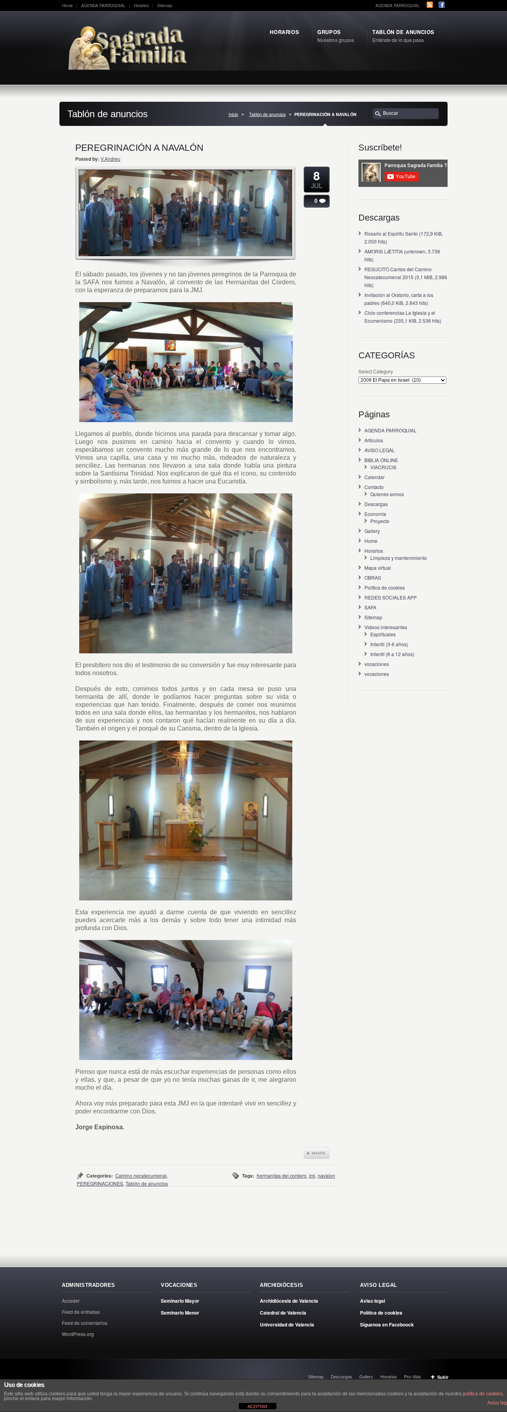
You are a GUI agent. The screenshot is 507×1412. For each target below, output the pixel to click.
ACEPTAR (257, 1406)
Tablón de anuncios (267, 114)
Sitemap (164, 5)
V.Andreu (110, 158)
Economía (375, 513)
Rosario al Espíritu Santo (391, 233)
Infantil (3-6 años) (389, 644)
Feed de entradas (81, 1311)
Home (67, 5)
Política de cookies (384, 587)
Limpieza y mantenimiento (398, 557)
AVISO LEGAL (379, 450)
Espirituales (383, 634)
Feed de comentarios (84, 1322)
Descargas (376, 503)
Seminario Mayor (180, 1300)
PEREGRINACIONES (100, 1183)
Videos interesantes (385, 627)
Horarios (141, 5)
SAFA (370, 607)
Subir (442, 1377)
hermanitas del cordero (282, 1175)
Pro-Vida (412, 1376)
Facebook (441, 5)
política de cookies (483, 1394)
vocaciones (376, 663)
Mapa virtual (377, 567)
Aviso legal (372, 1300)
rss (430, 5)
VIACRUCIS (383, 467)
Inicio (233, 114)
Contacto (374, 486)
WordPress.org (78, 1333)
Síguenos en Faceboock (387, 1324)
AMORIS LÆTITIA (383, 251)
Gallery (372, 530)
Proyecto (379, 521)
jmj (312, 1175)
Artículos (373, 440)
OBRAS (372, 577)
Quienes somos (387, 494)
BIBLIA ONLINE (381, 460)
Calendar (374, 477)
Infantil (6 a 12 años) (392, 654)
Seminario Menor (180, 1312)
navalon (326, 1175)
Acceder (71, 1300)
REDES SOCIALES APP (390, 597)
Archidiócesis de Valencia (289, 1300)
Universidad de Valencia (287, 1324)
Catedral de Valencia (283, 1312)
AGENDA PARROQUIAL (103, 5)
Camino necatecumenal (141, 1175)
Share (317, 1153)
